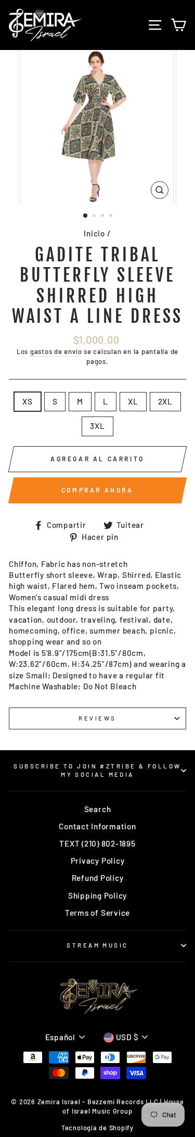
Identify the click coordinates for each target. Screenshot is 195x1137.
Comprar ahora (97, 490)
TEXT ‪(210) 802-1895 (97, 843)
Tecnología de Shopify (97, 1127)
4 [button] (111, 216)
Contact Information (97, 826)
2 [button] (95, 216)
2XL (165, 401)
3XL (97, 426)
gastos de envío (56, 351)
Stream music (97, 945)
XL (133, 401)
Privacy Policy (98, 860)
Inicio (94, 233)
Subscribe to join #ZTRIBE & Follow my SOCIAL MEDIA (97, 770)
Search (97, 809)
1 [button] (85, 216)
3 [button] (103, 216)
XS (27, 401)
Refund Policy (98, 877)
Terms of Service (97, 912)
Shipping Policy (97, 895)
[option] (98, 127)
